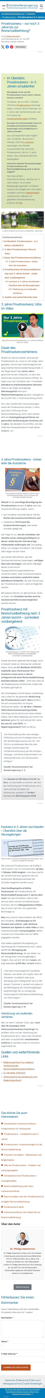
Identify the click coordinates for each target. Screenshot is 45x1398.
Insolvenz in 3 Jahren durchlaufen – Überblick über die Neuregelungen (25, 283)
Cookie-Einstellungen (32, 1383)
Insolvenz (30, 14)
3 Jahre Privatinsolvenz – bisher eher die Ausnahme (23, 263)
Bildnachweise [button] (22, 1287)
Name (4, 1341)
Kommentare (20, 47)
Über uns (34, 1380)
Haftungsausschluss (12, 1383)
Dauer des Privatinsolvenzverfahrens (23, 257)
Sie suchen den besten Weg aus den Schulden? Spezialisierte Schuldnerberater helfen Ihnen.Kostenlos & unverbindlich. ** (22, 1392)
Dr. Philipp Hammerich (12, 36)
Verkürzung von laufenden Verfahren (25, 291)
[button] (2, 47)
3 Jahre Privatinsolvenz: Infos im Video (20, 251)
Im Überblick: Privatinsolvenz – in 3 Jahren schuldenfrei (21, 243)
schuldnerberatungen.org (12, 14)
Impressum (10, 1380)
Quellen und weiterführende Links (21, 297)
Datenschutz (23, 1380)
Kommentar (7, 1318)
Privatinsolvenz (9, 17)
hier (20, 203)
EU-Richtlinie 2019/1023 (14, 1073)
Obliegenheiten (32, 193)
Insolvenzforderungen (17, 118)
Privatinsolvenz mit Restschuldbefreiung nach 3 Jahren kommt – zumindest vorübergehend (23, 273)
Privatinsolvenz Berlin (14, 1207)
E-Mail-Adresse (9, 1354)
